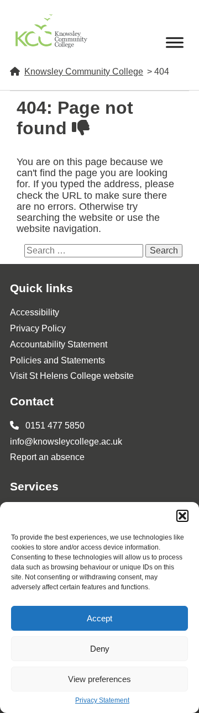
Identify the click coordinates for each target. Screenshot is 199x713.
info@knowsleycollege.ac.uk (66, 441)
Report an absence (47, 457)
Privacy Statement (102, 700)
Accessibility (34, 312)
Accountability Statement (58, 344)
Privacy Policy (38, 328)
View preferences (99, 679)
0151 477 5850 (54, 425)
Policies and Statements (57, 360)
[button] (182, 515)
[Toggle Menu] (175, 42)
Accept (99, 618)
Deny (99, 648)
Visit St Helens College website (72, 376)
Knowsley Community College (83, 71)
